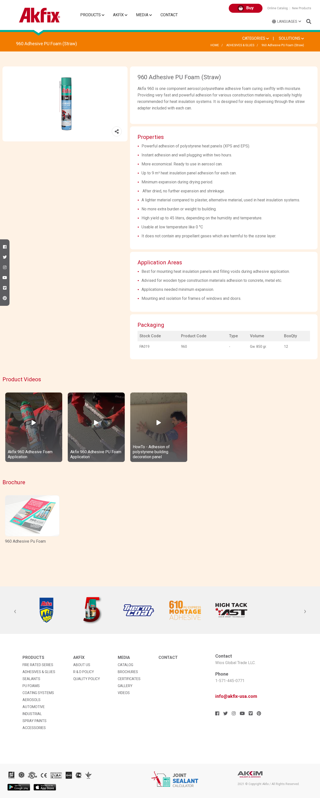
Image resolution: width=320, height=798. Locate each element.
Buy (249, 7)
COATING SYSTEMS (38, 693)
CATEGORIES (254, 38)
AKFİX (119, 14)
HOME (214, 45)
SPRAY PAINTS (34, 721)
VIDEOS (124, 693)
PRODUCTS (91, 14)
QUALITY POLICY (86, 679)
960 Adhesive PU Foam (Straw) (283, 45)
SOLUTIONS (290, 38)
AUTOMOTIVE (33, 707)
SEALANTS (31, 679)
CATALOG (125, 665)
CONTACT (169, 14)
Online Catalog (277, 8)
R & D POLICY (83, 672)
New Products (301, 8)
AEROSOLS (31, 700)
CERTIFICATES (129, 679)
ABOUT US (81, 665)
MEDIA (142, 14)
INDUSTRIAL (32, 714)
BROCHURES (128, 672)
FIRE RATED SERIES (37, 665)
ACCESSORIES (34, 728)
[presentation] (15, 611)
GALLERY (125, 686)
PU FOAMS (31, 686)
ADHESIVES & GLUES (240, 45)
